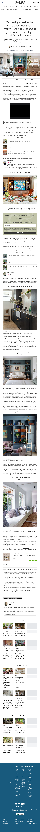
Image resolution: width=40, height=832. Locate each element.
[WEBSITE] (11, 162)
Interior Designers (14, 598)
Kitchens (23, 6)
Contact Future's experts (19, 819)
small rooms (8, 90)
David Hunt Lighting (23, 396)
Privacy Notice (28, 228)
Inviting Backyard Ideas (23, 788)
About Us (4, 819)
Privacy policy (30, 821)
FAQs (32, 79)
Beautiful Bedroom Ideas (23, 775)
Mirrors (20, 598)
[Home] (2, 6)
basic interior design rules (13, 99)
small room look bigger (12, 572)
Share (5, 83)
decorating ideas (33, 531)
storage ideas (8, 459)
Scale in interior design (7, 462)
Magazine (35, 2)
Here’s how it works (30, 50)
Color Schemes (6, 598)
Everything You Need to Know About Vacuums (30, 776)
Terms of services (14, 228)
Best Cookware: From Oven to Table (30, 797)
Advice (30, 46)
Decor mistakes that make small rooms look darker (20, 79)
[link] (6, 557)
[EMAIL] (12, 604)
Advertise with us (30, 819)
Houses (5, 6)
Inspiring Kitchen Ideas (23, 779)
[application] (20, 111)
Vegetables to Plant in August (26, 9)
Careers (16, 823)
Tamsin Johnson (26, 548)
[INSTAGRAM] (8, 162)
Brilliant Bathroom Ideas (23, 783)
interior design (20, 90)
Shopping (29, 6)
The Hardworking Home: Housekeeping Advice (17, 787)
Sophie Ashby (14, 248)
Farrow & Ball (29, 342)
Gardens (12, 6)
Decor (17, 6)
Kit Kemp (13, 133)
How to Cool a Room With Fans (12, 9)
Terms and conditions (19, 821)
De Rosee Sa (13, 541)
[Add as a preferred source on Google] (20, 814)
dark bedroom (29, 156)
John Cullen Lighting (24, 404)
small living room (27, 206)
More (35, 6)
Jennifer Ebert (15, 46)
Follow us (29, 83)
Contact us (4, 821)
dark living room (19, 156)
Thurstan (6, 590)
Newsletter (35, 83)
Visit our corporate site (23, 810)
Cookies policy (5, 823)
